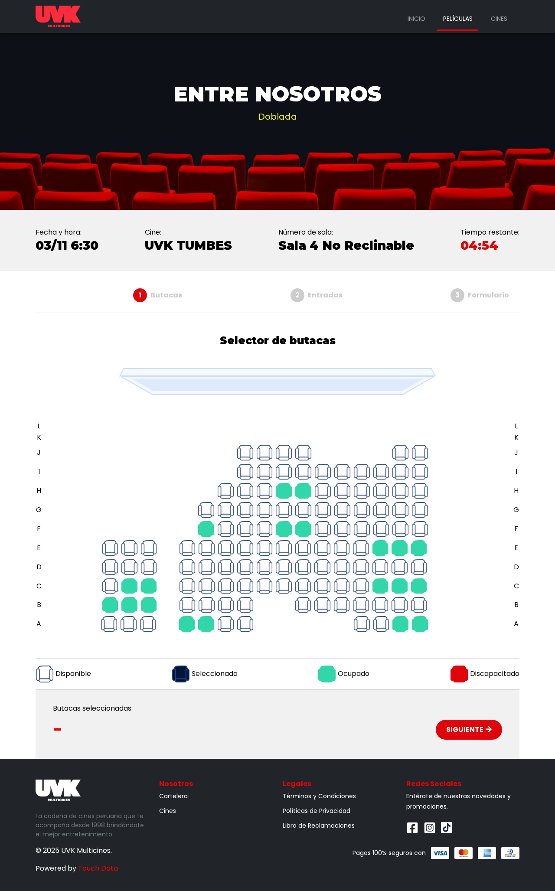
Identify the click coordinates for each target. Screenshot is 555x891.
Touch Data (98, 868)
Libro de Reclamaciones (319, 825)
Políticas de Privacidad (316, 810)
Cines (499, 18)
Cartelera (173, 796)
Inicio (416, 18)
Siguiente (464, 729)
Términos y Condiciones (319, 796)
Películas (458, 18)
